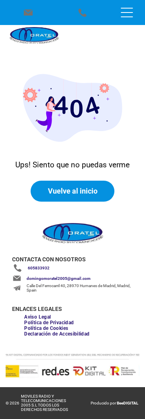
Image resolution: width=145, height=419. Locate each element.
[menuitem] (37, 317)
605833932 (39, 268)
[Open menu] (127, 12)
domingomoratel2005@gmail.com (59, 278)
